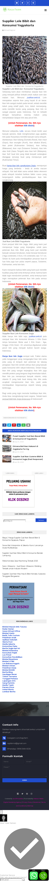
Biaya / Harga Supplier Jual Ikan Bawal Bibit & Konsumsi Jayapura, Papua (21, 539)
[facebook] (17, 3)
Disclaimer (36, 802)
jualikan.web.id (35, 336)
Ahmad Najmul (9, 30)
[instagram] (28, 3)
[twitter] (22, 3)
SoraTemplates (18, 798)
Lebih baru (10, 473)
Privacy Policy (27, 802)
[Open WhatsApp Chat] (1, 812)
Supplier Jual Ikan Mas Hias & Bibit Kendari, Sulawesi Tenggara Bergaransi (23, 575)
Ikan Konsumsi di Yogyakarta (15, 418)
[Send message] (23, 879)
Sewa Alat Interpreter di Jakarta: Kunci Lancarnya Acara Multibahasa (22, 546)
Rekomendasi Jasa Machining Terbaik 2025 (20, 561)
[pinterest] (33, 3)
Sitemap (30, 806)
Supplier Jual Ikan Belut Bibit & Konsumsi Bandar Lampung (22, 554)
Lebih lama (39, 473)
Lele (21, 131)
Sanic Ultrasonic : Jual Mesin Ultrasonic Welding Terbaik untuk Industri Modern (21, 567)
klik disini (29, 125)
